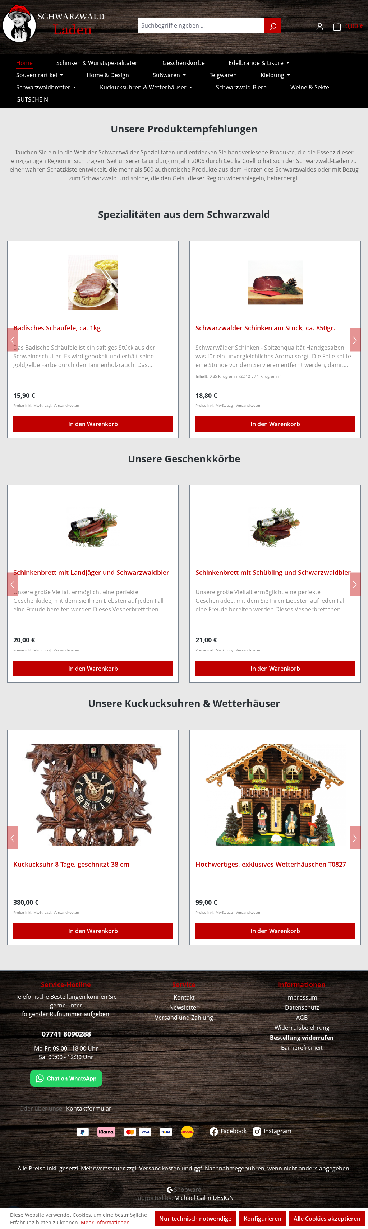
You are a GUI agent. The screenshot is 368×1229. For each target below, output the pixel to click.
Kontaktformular (88, 1108)
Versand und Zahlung (184, 1017)
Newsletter (184, 1007)
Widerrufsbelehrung (302, 1028)
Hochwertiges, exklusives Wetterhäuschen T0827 (271, 864)
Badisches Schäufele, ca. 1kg (57, 328)
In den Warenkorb (93, 424)
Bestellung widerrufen (302, 1038)
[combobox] (201, 25)
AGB (302, 1017)
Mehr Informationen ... (108, 1222)
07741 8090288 (66, 1034)
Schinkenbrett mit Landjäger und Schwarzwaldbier (91, 572)
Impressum (301, 997)
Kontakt (184, 997)
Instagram (276, 1131)
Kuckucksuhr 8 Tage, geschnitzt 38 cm (71, 864)
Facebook (233, 1131)
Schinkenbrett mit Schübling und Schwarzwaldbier (273, 572)
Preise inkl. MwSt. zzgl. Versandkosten (46, 405)
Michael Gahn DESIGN (204, 1198)
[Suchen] (272, 25)
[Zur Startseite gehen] (54, 24)
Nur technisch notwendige (195, 1219)
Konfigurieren (262, 1219)
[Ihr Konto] (319, 25)
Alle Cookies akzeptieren (327, 1219)
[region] (184, 339)
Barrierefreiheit (302, 1048)
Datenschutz (302, 1007)
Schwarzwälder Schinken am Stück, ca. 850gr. (265, 328)
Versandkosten (159, 1168)
